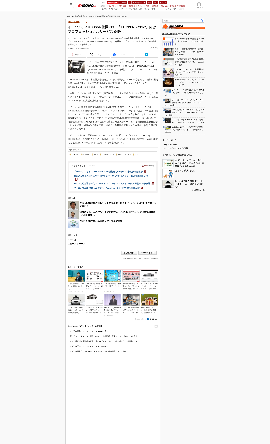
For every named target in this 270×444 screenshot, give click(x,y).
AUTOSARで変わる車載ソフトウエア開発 (101, 221)
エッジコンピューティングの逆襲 (175, 148)
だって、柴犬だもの (185, 170)
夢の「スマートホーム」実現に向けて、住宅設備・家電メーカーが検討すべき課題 (103, 336)
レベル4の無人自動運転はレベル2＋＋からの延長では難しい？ (189, 184)
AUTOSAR (75, 154)
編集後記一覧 (199, 190)
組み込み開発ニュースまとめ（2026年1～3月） (89, 346)
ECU (136, 154)
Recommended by (141, 319)
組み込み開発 (79, 16)
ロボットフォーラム (170, 145)
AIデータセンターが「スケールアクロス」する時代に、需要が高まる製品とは (189, 163)
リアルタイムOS (108, 154)
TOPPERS (86, 154)
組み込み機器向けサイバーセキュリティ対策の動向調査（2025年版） (98, 351)
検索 (202, 21)
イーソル (72, 240)
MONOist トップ (147, 253)
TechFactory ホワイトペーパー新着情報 (85, 326)
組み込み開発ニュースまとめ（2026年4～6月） (89, 331)
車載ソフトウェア (124, 154)
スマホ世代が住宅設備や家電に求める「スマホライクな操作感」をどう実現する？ (103, 341)
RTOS (96, 154)
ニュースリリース (77, 243)
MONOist (70, 16)
